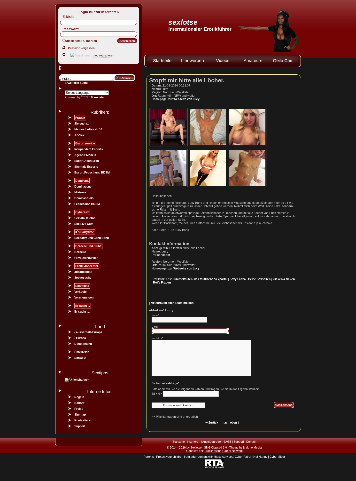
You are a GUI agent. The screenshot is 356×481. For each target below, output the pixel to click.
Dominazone (83, 186)
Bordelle (80, 252)
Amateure (253, 60)
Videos (222, 60)
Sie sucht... (81, 123)
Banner (79, 403)
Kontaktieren (83, 420)
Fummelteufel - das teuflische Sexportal (200, 279)
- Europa (80, 338)
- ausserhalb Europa (88, 332)
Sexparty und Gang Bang (91, 238)
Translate (97, 97)
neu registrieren (103, 55)
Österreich (81, 352)
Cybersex (82, 212)
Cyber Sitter (277, 456)
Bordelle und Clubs (88, 246)
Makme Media (252, 447)
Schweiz (80, 358)
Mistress (80, 192)
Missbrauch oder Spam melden (172, 303)
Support (79, 426)
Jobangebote (83, 272)
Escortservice (85, 143)
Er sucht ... (82, 306)
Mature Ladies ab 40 (88, 129)
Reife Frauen (162, 282)
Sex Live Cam (83, 224)
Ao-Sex (79, 135)
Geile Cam (283, 60)
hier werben (192, 60)
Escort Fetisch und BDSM (92, 172)
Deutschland (83, 344)
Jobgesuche (82, 277)
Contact (251, 441)
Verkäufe (80, 291)
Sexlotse (183, 22)
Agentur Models (85, 155)
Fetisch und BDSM (87, 204)
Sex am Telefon (84, 218)
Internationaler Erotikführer (200, 29)
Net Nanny (260, 456)
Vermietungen (83, 297)
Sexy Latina (238, 279)
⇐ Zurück (211, 422)
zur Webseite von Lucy (184, 99)
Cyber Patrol (243, 456)
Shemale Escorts (86, 166)
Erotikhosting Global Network (223, 451)
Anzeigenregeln (212, 441)
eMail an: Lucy (161, 310)
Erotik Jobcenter (86, 266)
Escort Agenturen (86, 161)
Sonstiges (82, 286)
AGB (228, 441)
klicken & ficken (284, 279)
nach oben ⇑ (231, 422)
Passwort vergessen (81, 48)
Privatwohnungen (86, 258)
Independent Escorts (88, 149)
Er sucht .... (82, 311)
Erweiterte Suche (76, 83)
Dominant (82, 180)
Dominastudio (83, 198)
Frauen (80, 117)
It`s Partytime (84, 232)
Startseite (162, 60)
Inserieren (193, 441)
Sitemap (80, 414)
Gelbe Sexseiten (259, 279)
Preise (78, 408)
